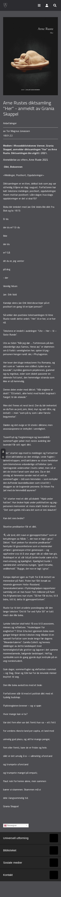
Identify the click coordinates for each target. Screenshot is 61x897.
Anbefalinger (10, 123)
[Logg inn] (47, 5)
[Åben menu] (39, 5)
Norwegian (12, 825)
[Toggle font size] (3, 451)
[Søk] (55, 5)
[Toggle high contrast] (3, 456)
